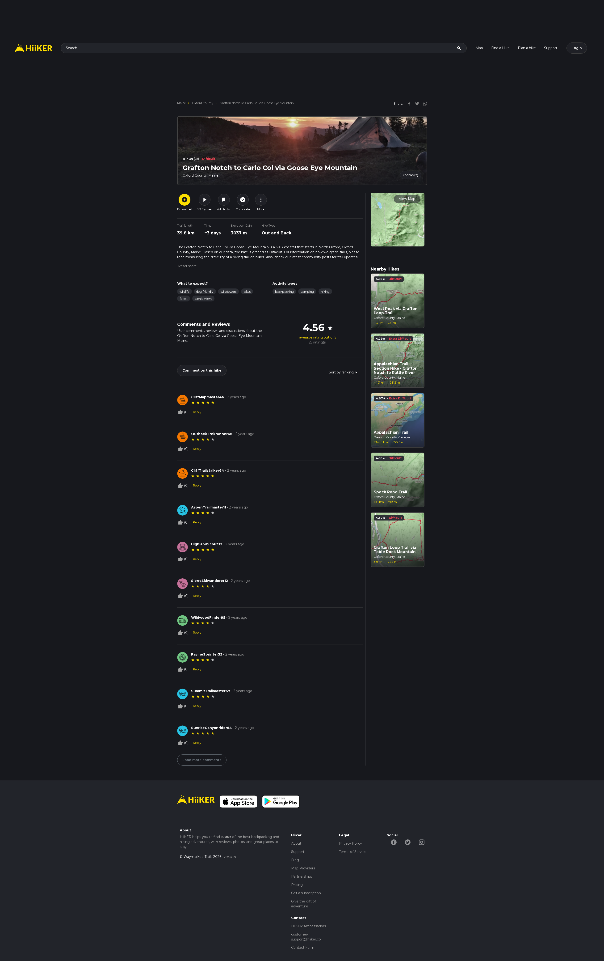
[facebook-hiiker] (394, 841)
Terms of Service (352, 852)
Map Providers (303, 868)
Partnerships (301, 876)
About (296, 843)
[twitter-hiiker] (408, 841)
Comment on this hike (201, 370)
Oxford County (202, 103)
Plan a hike (527, 48)
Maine (181, 103)
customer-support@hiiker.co (306, 936)
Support (550, 48)
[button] (187, 266)
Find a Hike (500, 48)
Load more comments (201, 760)
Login (577, 48)
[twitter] (416, 103)
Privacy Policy (350, 843)
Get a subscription (306, 893)
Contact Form (302, 947)
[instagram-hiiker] (421, 841)
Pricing (297, 885)
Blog (295, 860)
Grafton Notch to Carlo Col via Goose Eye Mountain (257, 103)
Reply (197, 412)
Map (479, 48)
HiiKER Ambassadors (308, 926)
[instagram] (423, 103)
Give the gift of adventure (303, 903)
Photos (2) (410, 175)
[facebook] (408, 103)
